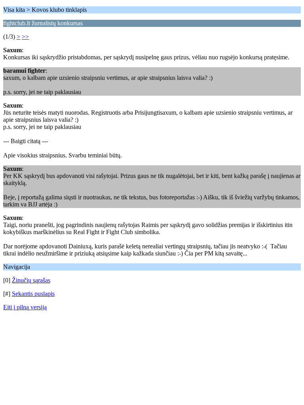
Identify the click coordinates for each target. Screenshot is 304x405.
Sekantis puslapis (33, 293)
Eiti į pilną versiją (25, 307)
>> (25, 36)
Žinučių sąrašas (31, 280)
